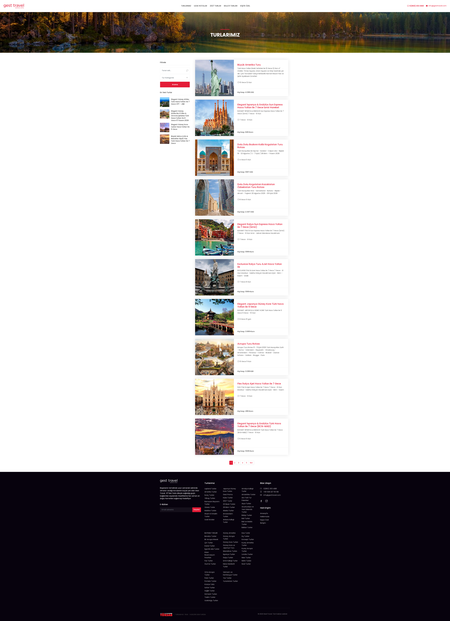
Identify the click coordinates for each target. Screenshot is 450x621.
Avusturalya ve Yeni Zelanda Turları (248, 509)
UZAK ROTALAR (200, 6)
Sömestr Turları (210, 594)
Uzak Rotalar (209, 519)
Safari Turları (209, 587)
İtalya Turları (228, 557)
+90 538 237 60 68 (271, 492)
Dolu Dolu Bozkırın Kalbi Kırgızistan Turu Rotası (260, 146)
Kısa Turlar (246, 533)
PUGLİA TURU (209, 584)
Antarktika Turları (248, 494)
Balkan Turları (247, 527)
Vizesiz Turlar (209, 507)
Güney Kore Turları (230, 542)
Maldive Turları (210, 510)
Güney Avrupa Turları (229, 537)
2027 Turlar (227, 501)
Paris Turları (209, 578)
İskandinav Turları (230, 551)
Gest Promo (228, 494)
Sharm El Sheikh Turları (210, 515)
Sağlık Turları (209, 591)
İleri (251, 463)
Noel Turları (246, 564)
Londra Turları (247, 554)
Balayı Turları (247, 515)
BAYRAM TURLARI (211, 533)
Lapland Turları (210, 488)
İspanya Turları (229, 554)
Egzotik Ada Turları (211, 549)
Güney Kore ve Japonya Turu (229, 546)
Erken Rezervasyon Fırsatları (209, 555)
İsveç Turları (209, 495)
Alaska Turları (228, 510)
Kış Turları (245, 536)
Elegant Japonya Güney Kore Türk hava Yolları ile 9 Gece (260, 305)
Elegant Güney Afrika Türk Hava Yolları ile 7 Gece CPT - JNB (180, 101)
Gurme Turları (210, 564)
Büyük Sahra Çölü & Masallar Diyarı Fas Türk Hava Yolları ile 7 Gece (180, 139)
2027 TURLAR (215, 6)
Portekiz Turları (210, 581)
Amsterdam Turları (228, 515)
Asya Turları (246, 503)
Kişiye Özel (264, 520)
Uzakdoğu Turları (211, 600)
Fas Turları (208, 561)
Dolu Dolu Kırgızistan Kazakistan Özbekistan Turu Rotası (256, 186)
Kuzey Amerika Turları (248, 544)
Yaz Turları (227, 578)
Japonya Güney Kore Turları (229, 489)
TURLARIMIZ (186, 6)
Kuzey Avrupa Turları (247, 549)
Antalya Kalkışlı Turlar (247, 489)
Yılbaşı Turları (209, 498)
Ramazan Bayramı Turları (211, 502)
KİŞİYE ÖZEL (245, 6)
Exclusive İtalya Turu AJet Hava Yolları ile (259, 265)
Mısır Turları (246, 557)
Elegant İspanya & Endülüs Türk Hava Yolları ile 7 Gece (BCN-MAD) (259, 425)
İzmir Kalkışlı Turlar (230, 561)
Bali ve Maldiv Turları (247, 522)
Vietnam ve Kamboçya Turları (230, 573)
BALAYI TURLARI (230, 6)
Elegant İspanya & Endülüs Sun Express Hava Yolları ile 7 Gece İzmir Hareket (260, 106)
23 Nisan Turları (229, 504)
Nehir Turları (246, 561)
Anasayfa (264, 513)
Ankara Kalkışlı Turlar (228, 520)
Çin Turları (208, 543)
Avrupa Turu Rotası (248, 343)
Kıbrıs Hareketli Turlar (229, 565)
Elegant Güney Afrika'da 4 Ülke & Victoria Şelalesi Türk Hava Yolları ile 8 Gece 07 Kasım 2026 (180, 116)
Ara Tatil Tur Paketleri (246, 498)
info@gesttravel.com (272, 495)
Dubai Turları (209, 546)
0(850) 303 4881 (270, 488)
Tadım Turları (209, 597)
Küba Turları (228, 497)
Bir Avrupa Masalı (211, 539)
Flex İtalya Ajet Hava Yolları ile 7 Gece (259, 383)
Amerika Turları (210, 492)
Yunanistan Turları (230, 581)
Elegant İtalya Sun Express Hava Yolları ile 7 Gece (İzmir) (259, 226)
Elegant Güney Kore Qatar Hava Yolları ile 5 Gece (180, 126)
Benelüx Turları (210, 536)
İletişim (263, 523)
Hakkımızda (264, 516)
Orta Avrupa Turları (209, 573)
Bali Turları (246, 518)
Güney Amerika (229, 533)
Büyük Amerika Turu (249, 64)
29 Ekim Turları (229, 507)
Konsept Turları (248, 539)
